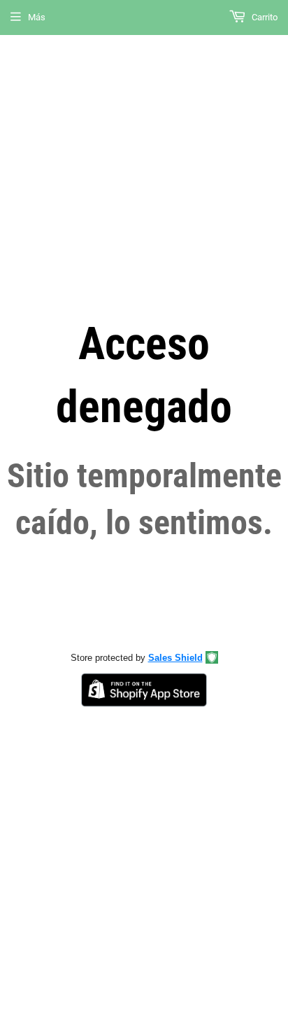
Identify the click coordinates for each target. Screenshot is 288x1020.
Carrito (264, 17)
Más (36, 17)
